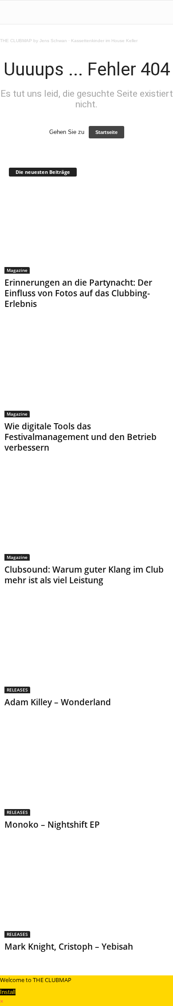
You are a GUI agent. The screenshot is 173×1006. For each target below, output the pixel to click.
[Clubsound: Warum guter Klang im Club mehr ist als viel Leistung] (86, 517)
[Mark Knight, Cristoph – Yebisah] (86, 894)
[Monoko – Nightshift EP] (86, 771)
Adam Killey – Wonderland (57, 702)
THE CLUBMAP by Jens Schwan (33, 40)
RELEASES (17, 690)
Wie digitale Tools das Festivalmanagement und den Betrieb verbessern (80, 436)
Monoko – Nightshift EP (52, 824)
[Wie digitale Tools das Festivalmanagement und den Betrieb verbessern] (86, 373)
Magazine (17, 270)
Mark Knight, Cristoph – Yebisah (68, 946)
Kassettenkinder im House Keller (104, 40)
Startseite (106, 132)
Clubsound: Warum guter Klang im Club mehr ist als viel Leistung (84, 575)
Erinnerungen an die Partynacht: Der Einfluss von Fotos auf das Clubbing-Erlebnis (78, 293)
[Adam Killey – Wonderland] (86, 649)
